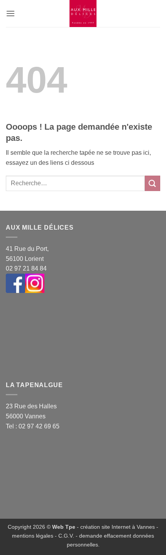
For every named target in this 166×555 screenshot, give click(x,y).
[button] (10, 13)
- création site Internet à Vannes (115, 527)
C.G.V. (66, 536)
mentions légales (32, 536)
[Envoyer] (152, 183)
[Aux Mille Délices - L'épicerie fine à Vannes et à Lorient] (83, 13)
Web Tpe (63, 527)
